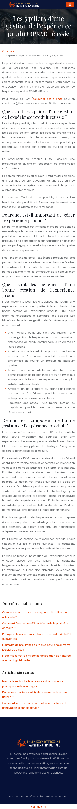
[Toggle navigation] (70, 4)
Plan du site (38, 806)
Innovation (11, 51)
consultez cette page (47, 99)
